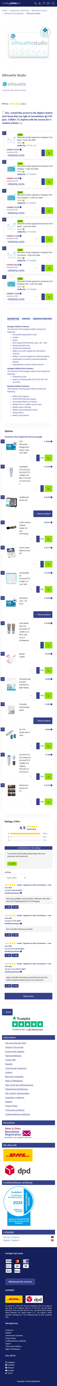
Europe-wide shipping (14, 1051)
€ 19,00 (47, 623)
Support (26, 319)
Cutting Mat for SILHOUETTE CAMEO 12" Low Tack (24, 578)
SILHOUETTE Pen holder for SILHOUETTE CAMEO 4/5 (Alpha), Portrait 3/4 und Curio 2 (25, 763)
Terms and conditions (15, 1110)
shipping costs (16, 155)
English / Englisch (11, 1240)
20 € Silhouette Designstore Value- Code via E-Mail (24, 447)
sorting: (8, 872)
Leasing (8, 1072)
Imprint (8, 1344)
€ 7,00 (47, 755)
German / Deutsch (11, 1237)
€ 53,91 (47, 522)
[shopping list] (44, 3)
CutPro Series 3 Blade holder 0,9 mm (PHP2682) (24, 528)
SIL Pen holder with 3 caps (24, 732)
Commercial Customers (16, 1068)
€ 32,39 (47, 497)
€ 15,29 (47, 785)
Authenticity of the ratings (29, 848)
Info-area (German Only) (15, 1043)
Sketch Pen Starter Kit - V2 (23, 788)
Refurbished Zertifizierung (16, 1089)
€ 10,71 (47, 548)
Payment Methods (13, 1056)
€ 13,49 (47, 467)
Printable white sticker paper (24, 707)
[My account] (40, 3)
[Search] (35, 3)
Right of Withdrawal (14, 1081)
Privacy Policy (11, 1106)
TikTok (9, 1373)
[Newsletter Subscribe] (28, 1132)
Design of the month (14, 1047)
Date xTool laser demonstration (19, 1085)
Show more (28, 996)
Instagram (11, 1362)
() (21, 123)
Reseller (8, 1064)
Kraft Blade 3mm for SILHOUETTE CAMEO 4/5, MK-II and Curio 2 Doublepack (24, 631)
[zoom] (28, 44)
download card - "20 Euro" (23, 601)
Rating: (5, 104)
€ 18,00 (47, 441)
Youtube (10, 1370)
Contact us (9, 1330)
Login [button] (13, 864)
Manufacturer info (42, 319)
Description (13, 319)
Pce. (42, 458)
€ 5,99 (47, 704)
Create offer (10, 1060)
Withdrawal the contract (20, 1282)
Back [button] (8, 1012)
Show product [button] (44, 514)
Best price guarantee (14, 1076)
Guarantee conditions (14, 1097)
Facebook (11, 1365)
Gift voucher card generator (17, 1093)
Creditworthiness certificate (17, 1114)
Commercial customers (14, 1336)
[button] (4, 133)
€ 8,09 (47, 679)
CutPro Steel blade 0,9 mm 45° (24, 550)
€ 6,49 (47, 654)
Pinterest (10, 1368)
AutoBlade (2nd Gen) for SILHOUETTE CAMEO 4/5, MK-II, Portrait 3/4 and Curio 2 (25, 475)
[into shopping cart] (49, 153)
